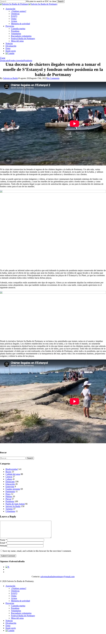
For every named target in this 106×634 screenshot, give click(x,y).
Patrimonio (10, 491)
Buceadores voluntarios (21, 613)
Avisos (14, 598)
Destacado (4, 60)
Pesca (8, 494)
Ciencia (9, 476)
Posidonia (28, 60)
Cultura (9, 479)
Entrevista (10, 486)
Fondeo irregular (16, 60)
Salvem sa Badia (10, 78)
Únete (2, 58)
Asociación (10, 586)
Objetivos (15, 591)
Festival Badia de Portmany (23, 615)
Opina (13, 596)
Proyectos (10, 603)
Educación (10, 484)
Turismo (9, 509)
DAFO (14, 593)
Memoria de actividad (20, 601)
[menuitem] (10, 53)
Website (3, 546)
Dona (8, 625)
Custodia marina (18, 606)
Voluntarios (16, 610)
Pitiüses (9, 496)
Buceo (8, 471)
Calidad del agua (13, 474)
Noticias (9, 620)
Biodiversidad (12, 469)
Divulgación (11, 623)
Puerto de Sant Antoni (15, 504)
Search (60, 1)
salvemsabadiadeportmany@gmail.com (57, 576)
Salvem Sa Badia (13, 506)
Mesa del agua (17, 618)
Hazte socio (11, 628)
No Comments (53, 78)
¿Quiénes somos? (18, 588)
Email (3, 543)
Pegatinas (15, 608)
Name (3, 540)
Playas (8, 499)
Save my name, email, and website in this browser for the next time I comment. (37, 551)
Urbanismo (10, 511)
